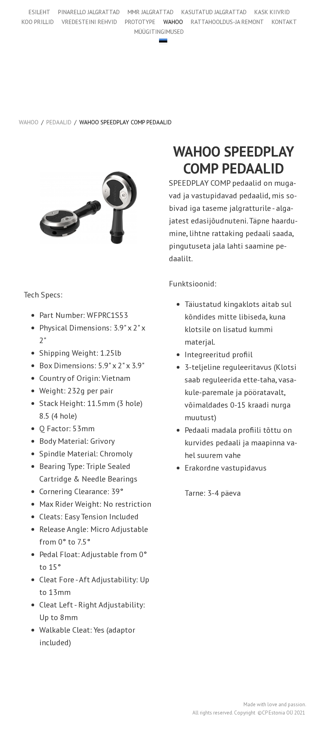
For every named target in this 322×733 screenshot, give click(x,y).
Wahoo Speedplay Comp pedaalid (125, 122)
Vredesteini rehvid (89, 22)
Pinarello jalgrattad (89, 12)
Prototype (140, 22)
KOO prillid (38, 22)
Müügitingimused (159, 31)
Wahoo (173, 22)
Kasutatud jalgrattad (214, 12)
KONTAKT (284, 22)
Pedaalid (58, 122)
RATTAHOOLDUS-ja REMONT (227, 22)
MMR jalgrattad (151, 12)
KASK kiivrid (272, 12)
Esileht (39, 12)
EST (163, 41)
